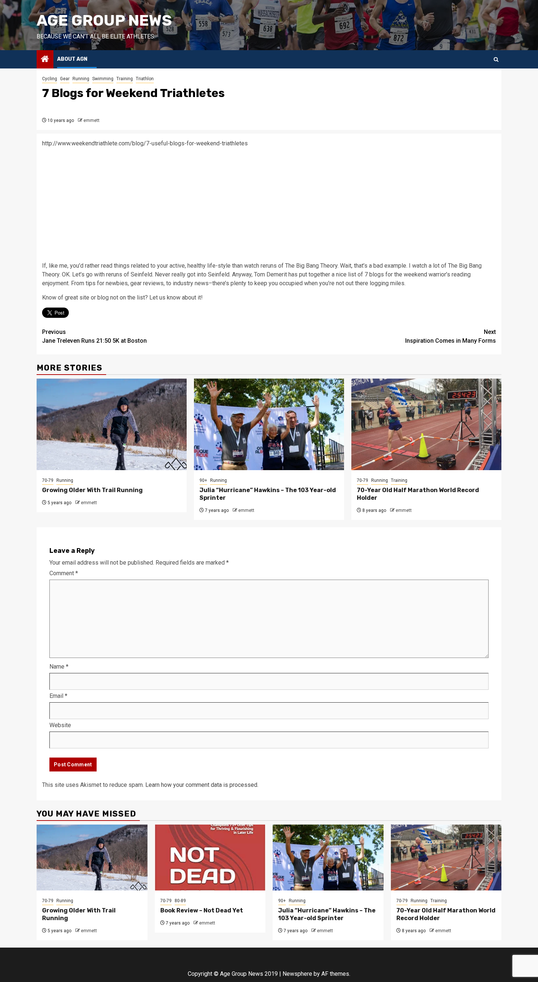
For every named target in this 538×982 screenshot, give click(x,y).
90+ (203, 480)
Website (60, 725)
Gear (65, 78)
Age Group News (104, 20)
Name (58, 666)
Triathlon (145, 78)
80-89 (180, 900)
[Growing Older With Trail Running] (112, 424)
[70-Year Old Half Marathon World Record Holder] (426, 424)
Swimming (102, 78)
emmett (91, 120)
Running (80, 78)
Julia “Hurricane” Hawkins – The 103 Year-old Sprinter (327, 914)
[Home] (45, 60)
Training (124, 78)
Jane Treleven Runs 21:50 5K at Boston (94, 336)
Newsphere (297, 973)
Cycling (49, 78)
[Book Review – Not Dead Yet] (210, 857)
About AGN (72, 59)
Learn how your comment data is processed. (201, 784)
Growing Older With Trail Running (92, 490)
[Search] (496, 59)
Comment (63, 573)
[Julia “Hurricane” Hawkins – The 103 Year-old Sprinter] (269, 424)
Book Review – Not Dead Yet (201, 910)
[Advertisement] (269, 204)
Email (58, 695)
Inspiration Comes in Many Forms (450, 336)
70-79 (47, 480)
